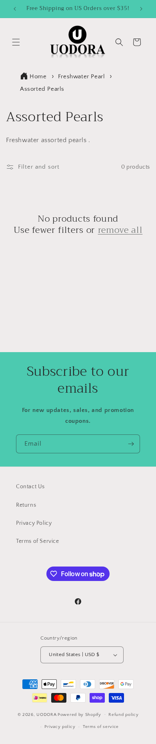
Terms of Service (37, 541)
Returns (26, 505)
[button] (16, 42)
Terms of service (101, 726)
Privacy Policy (34, 523)
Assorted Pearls (42, 89)
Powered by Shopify (79, 714)
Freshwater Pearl (82, 76)
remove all (120, 230)
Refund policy (123, 714)
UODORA (46, 714)
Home (38, 76)
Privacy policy (59, 726)
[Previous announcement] (15, 9)
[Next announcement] (141, 9)
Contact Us (30, 486)
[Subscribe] (131, 443)
